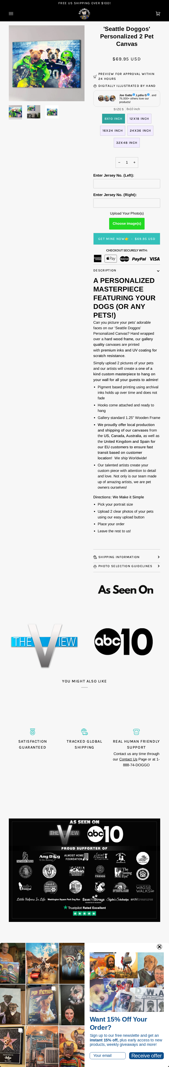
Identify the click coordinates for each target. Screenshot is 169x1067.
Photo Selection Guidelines (125, 566)
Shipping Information (119, 557)
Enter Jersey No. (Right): (115, 195)
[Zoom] (17, 93)
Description (104, 270)
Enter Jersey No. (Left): (113, 175)
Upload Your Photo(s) (127, 213)
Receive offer (146, 1056)
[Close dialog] (159, 946)
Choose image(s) (127, 223)
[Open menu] (15, 13)
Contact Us (128, 759)
